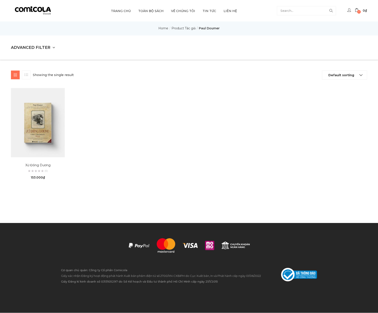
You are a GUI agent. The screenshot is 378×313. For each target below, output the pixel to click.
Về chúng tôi (183, 11)
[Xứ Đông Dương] (38, 122)
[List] (26, 75)
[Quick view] (33, 151)
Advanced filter (30, 47)
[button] (361, 10)
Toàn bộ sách (151, 11)
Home (163, 28)
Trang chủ (121, 11)
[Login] (349, 10)
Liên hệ (230, 11)
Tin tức (209, 11)
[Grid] (15, 75)
